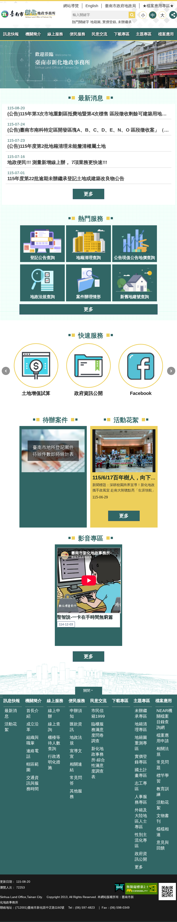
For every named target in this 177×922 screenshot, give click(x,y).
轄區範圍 (32, 767)
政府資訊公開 (141, 856)
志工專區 (141, 786)
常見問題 (162, 765)
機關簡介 (33, 34)
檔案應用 (163, 700)
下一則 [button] (171, 371)
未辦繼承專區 (141, 713)
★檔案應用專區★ (158, 6)
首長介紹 (32, 713)
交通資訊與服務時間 (32, 783)
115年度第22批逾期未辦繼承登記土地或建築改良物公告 (65, 176)
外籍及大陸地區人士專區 (141, 818)
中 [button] (153, 15)
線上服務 (55, 34)
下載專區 (122, 34)
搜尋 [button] (132, 15)
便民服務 (77, 34)
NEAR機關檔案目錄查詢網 (164, 719)
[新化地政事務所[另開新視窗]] (88, 64)
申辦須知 (76, 713)
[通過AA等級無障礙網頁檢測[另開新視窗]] (141, 888)
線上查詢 (54, 727)
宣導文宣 (76, 754)
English (91, 6)
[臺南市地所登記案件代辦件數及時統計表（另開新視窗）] (53, 461)
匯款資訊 (76, 727)
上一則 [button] (6, 371)
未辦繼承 (125, 22)
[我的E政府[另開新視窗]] (119, 888)
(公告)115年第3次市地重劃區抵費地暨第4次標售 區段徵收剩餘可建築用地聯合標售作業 (89, 111)
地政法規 (76, 740)
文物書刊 (162, 818)
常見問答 (76, 780)
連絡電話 (32, 754)
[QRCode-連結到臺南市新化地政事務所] (167, 891)
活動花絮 (11, 727)
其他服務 (76, 794)
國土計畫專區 (141, 773)
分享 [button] (173, 15)
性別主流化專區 (141, 840)
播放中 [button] (169, 343)
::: (1, 46)
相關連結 (76, 767)
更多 (88, 194)
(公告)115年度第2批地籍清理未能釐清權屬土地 (56, 143)
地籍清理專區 (141, 727)
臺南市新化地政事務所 (28, 14)
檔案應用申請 (162, 738)
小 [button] (143, 15)
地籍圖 (95, 22)
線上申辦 (54, 713)
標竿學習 (162, 778)
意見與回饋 (162, 845)
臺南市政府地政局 (120, 6)
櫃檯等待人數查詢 (54, 743)
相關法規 (162, 751)
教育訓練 (162, 792)
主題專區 (144, 34)
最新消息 (11, 713)
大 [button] (162, 15)
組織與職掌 (32, 740)
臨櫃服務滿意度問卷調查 (97, 732)
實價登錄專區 (141, 759)
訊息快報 (11, 34)
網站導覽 (71, 6)
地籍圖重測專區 (141, 743)
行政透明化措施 (54, 762)
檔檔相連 (162, 832)
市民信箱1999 (98, 713)
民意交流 (99, 34)
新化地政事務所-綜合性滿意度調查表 (98, 762)
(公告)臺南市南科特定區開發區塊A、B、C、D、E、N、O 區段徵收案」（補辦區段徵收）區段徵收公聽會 (89, 127)
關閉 (86, 690)
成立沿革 (32, 727)
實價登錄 (109, 22)
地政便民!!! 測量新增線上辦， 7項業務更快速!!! (57, 159)
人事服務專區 (141, 799)
